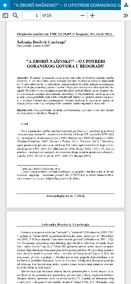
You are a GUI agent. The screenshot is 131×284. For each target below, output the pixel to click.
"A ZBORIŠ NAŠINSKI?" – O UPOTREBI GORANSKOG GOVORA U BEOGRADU (72, 5)
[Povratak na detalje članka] (5, 5)
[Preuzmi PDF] (126, 5)
